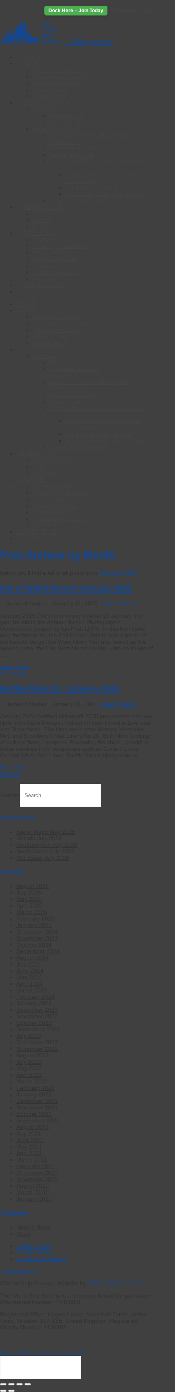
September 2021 (37, 1120)
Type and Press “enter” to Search (43, 1352)
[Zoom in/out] (3, 1384)
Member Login (134, 10)
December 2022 (37, 1042)
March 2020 (31, 1192)
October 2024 (34, 944)
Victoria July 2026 (39, 838)
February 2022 (35, 1088)
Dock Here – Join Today (75, 10)
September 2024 (37, 951)
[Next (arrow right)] (11, 1391)
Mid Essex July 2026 (42, 858)
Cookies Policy (35, 1252)
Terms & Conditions (41, 1259)
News (23, 1233)
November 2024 (37, 938)
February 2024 (35, 996)
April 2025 (29, 905)
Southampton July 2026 (46, 845)
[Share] (19, 1384)
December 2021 (37, 1101)
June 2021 (30, 1140)
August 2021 (32, 1127)
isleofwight (13, 673)
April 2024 (29, 983)
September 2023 (37, 1029)
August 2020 (32, 1185)
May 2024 (29, 977)
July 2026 (28, 892)
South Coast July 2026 (45, 851)
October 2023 (34, 1022)
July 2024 (28, 964)
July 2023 (28, 1035)
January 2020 (34, 1198)
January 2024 (34, 1003)
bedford (10, 774)
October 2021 (34, 1114)
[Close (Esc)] (27, 1384)
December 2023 (37, 1009)
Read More (14, 667)
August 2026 (32, 886)
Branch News (119, 603)
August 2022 (32, 1055)
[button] (88, 41)
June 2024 (30, 970)
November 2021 (37, 1107)
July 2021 (28, 1133)
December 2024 (37, 931)
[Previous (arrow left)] (3, 1391)
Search (9, 795)
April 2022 (29, 1075)
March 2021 (31, 1159)
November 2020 (37, 1179)
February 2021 (35, 1166)
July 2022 (28, 1062)
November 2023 (37, 1016)
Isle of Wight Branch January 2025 (66, 588)
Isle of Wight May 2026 (45, 832)
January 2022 (34, 1094)
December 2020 (37, 1172)
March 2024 (31, 990)
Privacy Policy (34, 1246)
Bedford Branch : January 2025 (60, 688)
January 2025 (34, 925)
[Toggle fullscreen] (11, 1384)
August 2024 (32, 957)
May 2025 (29, 899)
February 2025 (35, 918)
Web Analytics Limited (116, 1283)
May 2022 (29, 1068)
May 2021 (29, 1146)
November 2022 (37, 1049)
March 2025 (31, 912)
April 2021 (29, 1153)
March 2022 (31, 1081)
